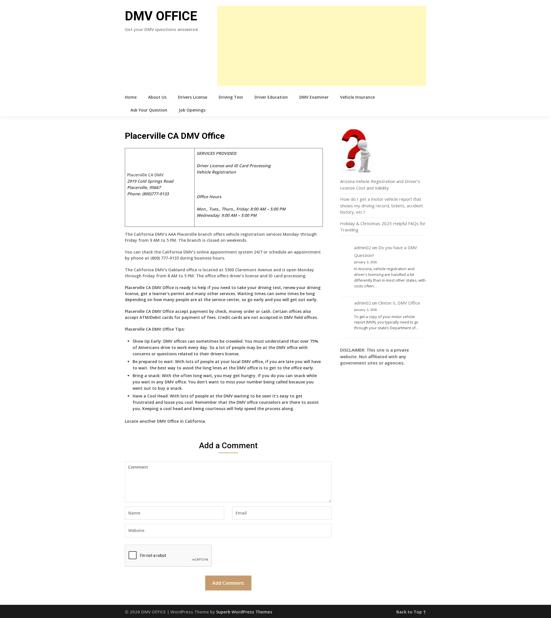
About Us (157, 97)
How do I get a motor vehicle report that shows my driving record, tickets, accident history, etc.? (381, 205)
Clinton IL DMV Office (399, 303)
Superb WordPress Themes (244, 612)
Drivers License (192, 97)
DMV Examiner (314, 97)
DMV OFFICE (161, 16)
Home (131, 97)
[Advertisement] (321, 46)
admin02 (362, 247)
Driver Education (271, 97)
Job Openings (192, 110)
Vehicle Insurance (357, 97)
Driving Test (231, 97)
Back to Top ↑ (411, 612)
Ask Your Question (149, 110)
